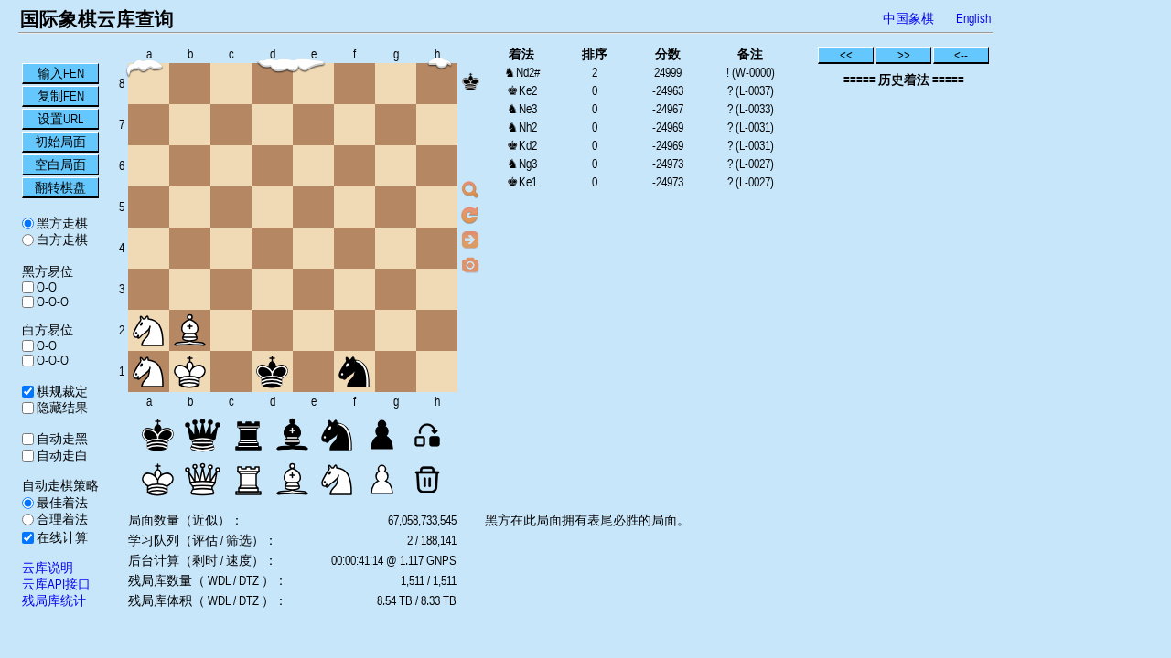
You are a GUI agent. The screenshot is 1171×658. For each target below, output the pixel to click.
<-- (961, 55)
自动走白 (61, 455)
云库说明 (47, 567)
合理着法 (61, 519)
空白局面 (60, 164)
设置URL (60, 118)
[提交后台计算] (470, 190)
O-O (45, 287)
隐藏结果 (61, 407)
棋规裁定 (61, 391)
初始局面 (60, 141)
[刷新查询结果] (470, 215)
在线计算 (61, 537)
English (973, 18)
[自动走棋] (470, 239)
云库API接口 (56, 584)
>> (904, 55)
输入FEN (61, 73)
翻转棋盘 (60, 187)
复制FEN (61, 96)
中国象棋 (908, 18)
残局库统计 (54, 600)
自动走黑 (61, 438)
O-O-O (51, 301)
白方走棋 (61, 239)
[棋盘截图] (470, 264)
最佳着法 (61, 502)
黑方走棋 (61, 223)
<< (846, 55)
